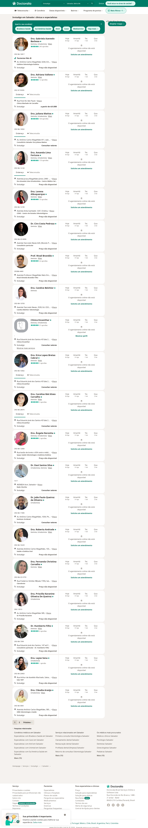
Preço (77, 790)
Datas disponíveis (57, 10)
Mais (50, 44)
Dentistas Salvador (104, 744)
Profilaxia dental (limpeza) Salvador (69, 748)
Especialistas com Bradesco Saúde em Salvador (33, 736)
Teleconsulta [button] (34, 94)
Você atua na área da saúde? (119, 3)
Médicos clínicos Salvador (107, 736)
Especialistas (49, 790)
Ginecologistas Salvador (107, 748)
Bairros (74, 10)
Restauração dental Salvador (67, 744)
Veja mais (92, 29)
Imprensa (16, 808)
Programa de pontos (92, 10)
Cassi (66, 29)
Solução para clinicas (83, 795)
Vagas (23, 803)
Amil (58, 29)
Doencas (47, 806)
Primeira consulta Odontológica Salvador (72, 736)
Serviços (26, 766)
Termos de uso (81, 803)
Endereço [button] (20, 94)
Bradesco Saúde (24, 29)
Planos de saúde (50, 795)
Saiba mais (37, 822)
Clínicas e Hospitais (52, 793)
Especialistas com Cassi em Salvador (29, 740)
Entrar (101, 3)
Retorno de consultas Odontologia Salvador (73, 751)
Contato (15, 800)
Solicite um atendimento (81, 54)
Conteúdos (79, 800)
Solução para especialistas (86, 793)
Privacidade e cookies (21, 790)
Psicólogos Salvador (105, 740)
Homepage (16, 766)
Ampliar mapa (116, 24)
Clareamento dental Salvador (67, 740)
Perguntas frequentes (53, 808)
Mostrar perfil (81, 336)
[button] (101, 24)
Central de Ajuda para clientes (87, 808)
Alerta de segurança (83, 806)
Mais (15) (18, 758)
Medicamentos (50, 800)
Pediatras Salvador (104, 751)
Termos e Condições (20, 806)
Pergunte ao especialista (54, 798)
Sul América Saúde (43, 29)
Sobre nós (16, 798)
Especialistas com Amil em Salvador (28, 744)
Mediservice (78, 29)
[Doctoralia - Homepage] (26, 3)
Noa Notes (82, 798)
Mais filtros (117, 10)
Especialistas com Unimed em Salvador (30, 748)
